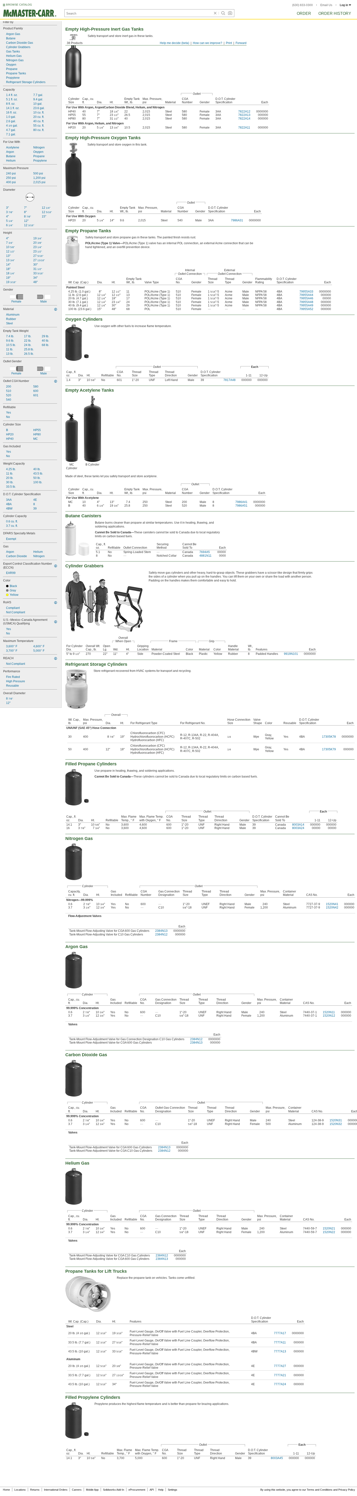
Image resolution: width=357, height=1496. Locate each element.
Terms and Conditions (319, 1489)
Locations (20, 1489)
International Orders (56, 1489)
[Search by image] (230, 13)
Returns (35, 1489)
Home (6, 1489)
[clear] (215, 13)
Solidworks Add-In (113, 1489)
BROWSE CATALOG (19, 4)
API (152, 1489)
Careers (77, 1489)
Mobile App (92, 1489)
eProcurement (136, 1489)
